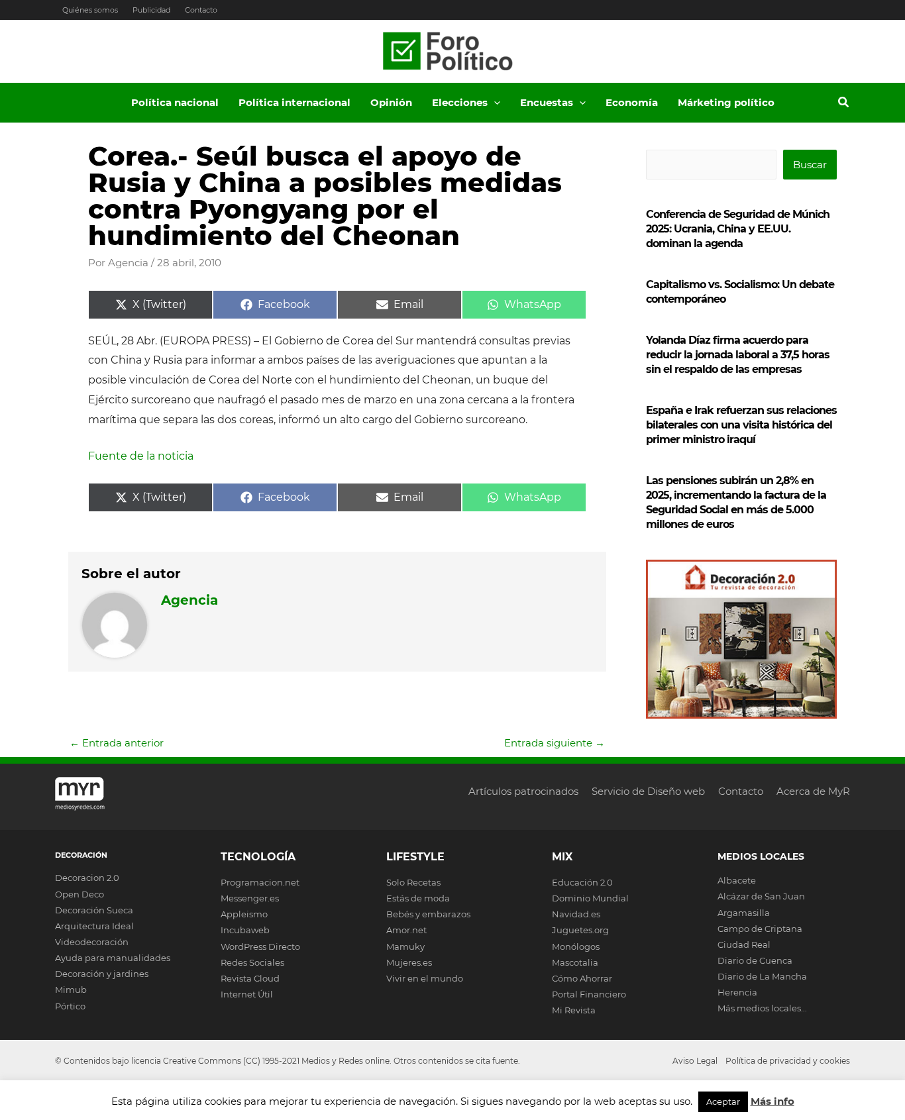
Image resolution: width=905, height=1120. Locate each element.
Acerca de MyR (813, 791)
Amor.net (406, 930)
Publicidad (151, 10)
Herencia (737, 992)
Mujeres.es (409, 962)
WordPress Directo (260, 946)
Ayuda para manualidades (112, 957)
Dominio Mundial (590, 898)
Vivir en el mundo (424, 978)
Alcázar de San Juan (761, 896)
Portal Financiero (589, 994)
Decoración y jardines (101, 973)
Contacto (201, 10)
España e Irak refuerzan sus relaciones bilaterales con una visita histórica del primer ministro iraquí (741, 425)
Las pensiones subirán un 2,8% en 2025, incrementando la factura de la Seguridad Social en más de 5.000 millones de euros (736, 502)
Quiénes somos (90, 10)
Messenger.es (250, 898)
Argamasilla (744, 912)
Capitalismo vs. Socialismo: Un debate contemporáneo (740, 291)
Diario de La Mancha (762, 976)
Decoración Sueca (94, 910)
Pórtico (70, 1006)
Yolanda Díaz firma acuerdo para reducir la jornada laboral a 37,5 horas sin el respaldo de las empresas (737, 355)
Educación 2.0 (582, 882)
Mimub (71, 989)
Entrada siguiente (554, 743)
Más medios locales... (762, 1008)
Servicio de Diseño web (648, 791)
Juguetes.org (580, 930)
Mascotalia (575, 962)
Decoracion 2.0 (87, 877)
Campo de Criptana (760, 928)
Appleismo (244, 914)
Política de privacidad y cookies (787, 1061)
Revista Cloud (250, 978)
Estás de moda (418, 898)
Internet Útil (247, 994)
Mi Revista (574, 1010)
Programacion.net (260, 882)
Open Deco (79, 894)
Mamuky (405, 946)
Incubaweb (245, 930)
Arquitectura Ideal (94, 926)
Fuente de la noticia (140, 456)
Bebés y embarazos (428, 914)
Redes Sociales (252, 962)
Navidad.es (576, 914)
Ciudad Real (744, 944)
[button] (494, 103)
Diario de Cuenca (755, 960)
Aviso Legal (695, 1061)
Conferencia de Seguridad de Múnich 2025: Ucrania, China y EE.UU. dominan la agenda (737, 229)
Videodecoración (92, 942)
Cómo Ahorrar (582, 978)
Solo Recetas (413, 882)
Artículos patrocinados (523, 791)
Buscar (810, 164)
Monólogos (576, 946)
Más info (772, 1101)
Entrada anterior (117, 743)
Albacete (737, 880)
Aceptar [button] (723, 1101)
